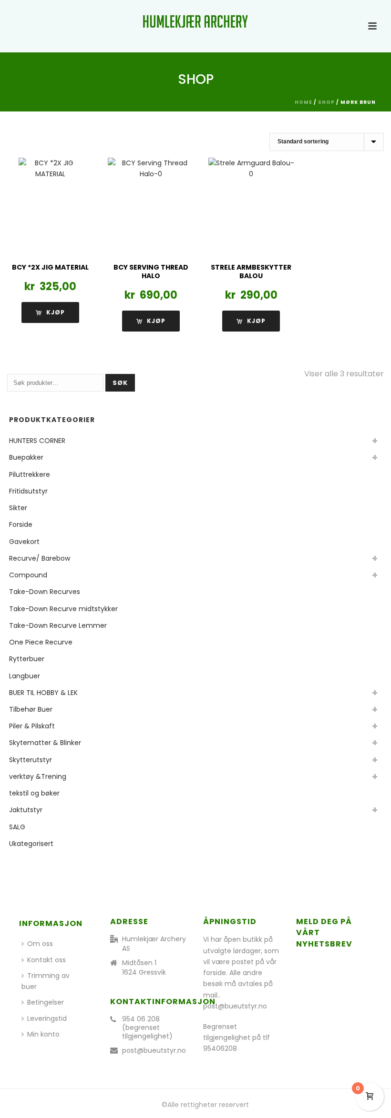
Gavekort (24, 541)
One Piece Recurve (40, 642)
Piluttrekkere (29, 474)
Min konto (43, 1034)
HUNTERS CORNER (37, 440)
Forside (20, 524)
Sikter (18, 508)
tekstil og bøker (34, 793)
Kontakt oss (46, 960)
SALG (17, 827)
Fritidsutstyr (28, 491)
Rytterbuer (26, 659)
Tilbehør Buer (30, 709)
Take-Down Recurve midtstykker (63, 609)
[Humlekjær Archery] (195, 21)
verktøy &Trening (37, 776)
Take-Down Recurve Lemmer (58, 625)
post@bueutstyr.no (154, 1050)
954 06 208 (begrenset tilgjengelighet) (147, 1027)
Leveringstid (47, 1018)
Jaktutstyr (25, 810)
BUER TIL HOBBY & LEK (43, 692)
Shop (326, 102)
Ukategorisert (31, 843)
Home (303, 102)
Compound (28, 575)
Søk (120, 382)
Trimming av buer (45, 981)
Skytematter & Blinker (45, 742)
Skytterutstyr (30, 760)
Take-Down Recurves (44, 591)
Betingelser (45, 1002)
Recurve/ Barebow (39, 558)
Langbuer (24, 676)
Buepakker (26, 457)
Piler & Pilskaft (32, 726)
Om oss (40, 943)
